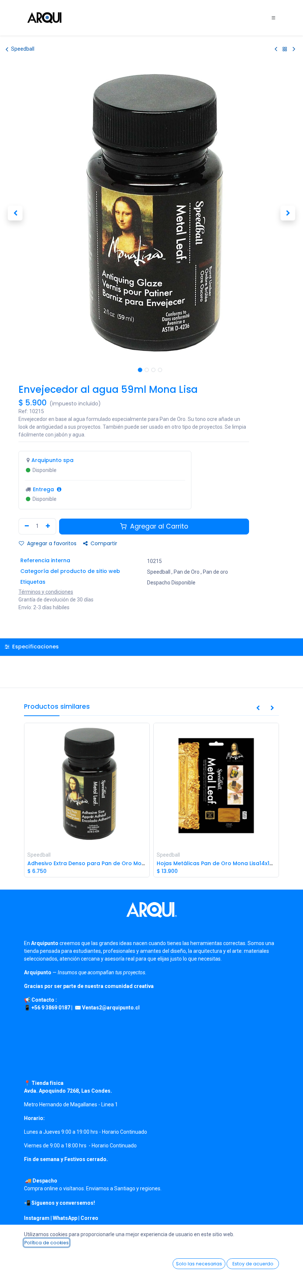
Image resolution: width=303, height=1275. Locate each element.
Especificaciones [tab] (35, 646)
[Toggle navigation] (273, 17)
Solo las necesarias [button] (199, 1264)
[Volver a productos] (284, 49)
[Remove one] (26, 526)
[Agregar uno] (49, 526)
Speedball (22, 49)
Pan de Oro (187, 572)
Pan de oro (215, 572)
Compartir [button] (103, 543)
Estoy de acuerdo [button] (252, 1264)
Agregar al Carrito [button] (158, 526)
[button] (15, 213)
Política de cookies (46, 1242)
